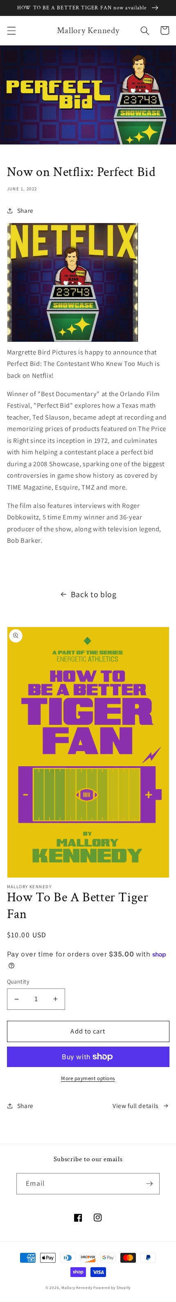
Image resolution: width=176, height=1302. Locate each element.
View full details (135, 1105)
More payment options (88, 1078)
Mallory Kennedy (77, 1287)
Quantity (18, 981)
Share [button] (25, 210)
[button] (11, 30)
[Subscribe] (149, 1183)
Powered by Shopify (112, 1287)
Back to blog (94, 594)
